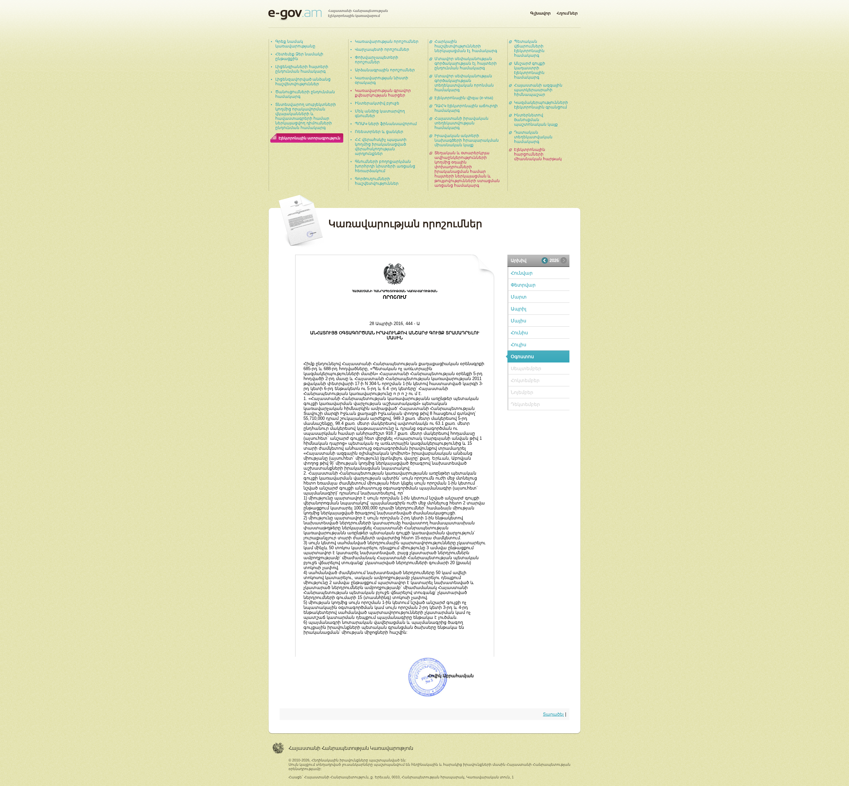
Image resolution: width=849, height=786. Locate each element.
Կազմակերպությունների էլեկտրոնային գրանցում (541, 104)
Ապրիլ (518, 308)
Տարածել (553, 714)
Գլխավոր (540, 12)
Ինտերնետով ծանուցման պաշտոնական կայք (536, 120)
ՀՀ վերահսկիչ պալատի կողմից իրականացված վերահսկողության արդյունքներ (381, 146)
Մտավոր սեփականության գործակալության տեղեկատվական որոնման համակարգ (464, 83)
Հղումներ (567, 12)
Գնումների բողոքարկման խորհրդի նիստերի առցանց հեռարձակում (385, 166)
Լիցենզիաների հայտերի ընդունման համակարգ (301, 69)
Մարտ (519, 296)
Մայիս (518, 320)
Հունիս (519, 332)
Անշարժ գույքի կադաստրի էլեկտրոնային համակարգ (529, 70)
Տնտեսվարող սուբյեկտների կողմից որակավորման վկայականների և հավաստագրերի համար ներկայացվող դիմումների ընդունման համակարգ (305, 116)
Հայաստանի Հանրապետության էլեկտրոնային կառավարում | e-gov (328, 15)
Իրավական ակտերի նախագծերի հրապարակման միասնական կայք (466, 140)
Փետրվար (523, 285)
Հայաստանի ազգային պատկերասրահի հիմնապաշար (538, 90)
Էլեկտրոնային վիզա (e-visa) (463, 98)
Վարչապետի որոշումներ (382, 49)
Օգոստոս (522, 356)
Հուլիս (518, 344)
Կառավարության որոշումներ (387, 41)
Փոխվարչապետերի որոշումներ (376, 59)
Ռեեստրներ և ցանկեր (379, 131)
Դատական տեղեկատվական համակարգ (533, 137)
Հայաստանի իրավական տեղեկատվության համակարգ (461, 123)
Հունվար (522, 273)
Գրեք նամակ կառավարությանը (295, 43)
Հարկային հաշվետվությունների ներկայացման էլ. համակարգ (465, 46)
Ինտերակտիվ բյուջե (377, 103)
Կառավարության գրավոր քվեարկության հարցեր (383, 93)
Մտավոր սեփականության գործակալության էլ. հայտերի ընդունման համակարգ (465, 63)
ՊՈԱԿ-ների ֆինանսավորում (386, 123)
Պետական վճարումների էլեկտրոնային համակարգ (529, 48)
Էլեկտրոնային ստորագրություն (309, 138)
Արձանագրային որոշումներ (385, 70)
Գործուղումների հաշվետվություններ (377, 181)
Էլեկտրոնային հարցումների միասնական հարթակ (538, 154)
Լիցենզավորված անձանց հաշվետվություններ (303, 81)
